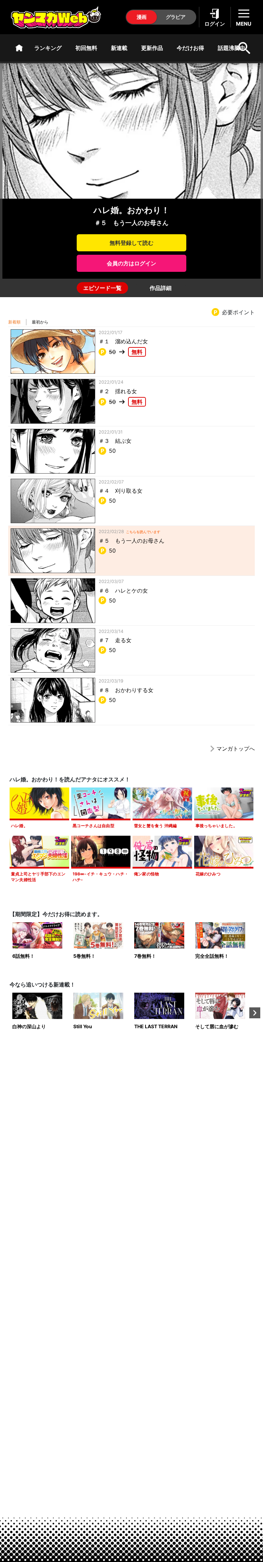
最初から (40, 322)
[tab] (102, 288)
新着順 (14, 322)
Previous (8, 1012)
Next (254, 1012)
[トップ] (19, 48)
